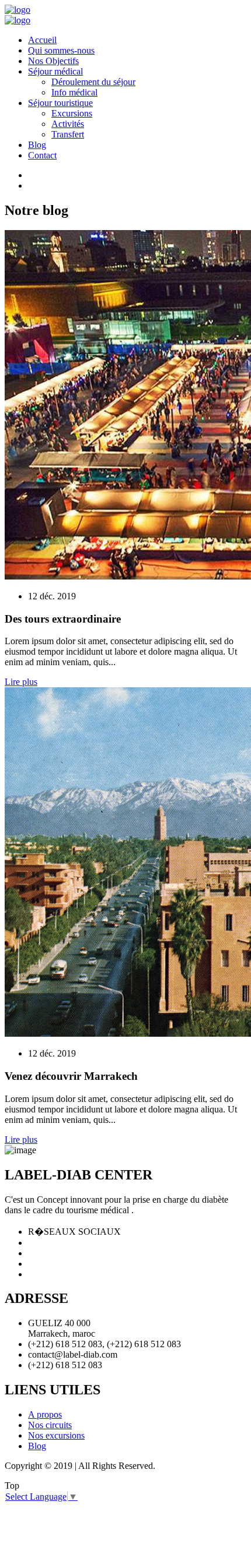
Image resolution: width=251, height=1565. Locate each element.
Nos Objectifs (53, 61)
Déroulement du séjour (93, 82)
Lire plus (21, 682)
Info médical (74, 92)
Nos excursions (56, 1435)
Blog (37, 145)
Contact (42, 155)
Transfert (67, 134)
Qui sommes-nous (61, 50)
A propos (45, 1414)
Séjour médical (55, 71)
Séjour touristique (60, 103)
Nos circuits (50, 1425)
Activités (67, 124)
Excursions (71, 113)
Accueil (42, 40)
